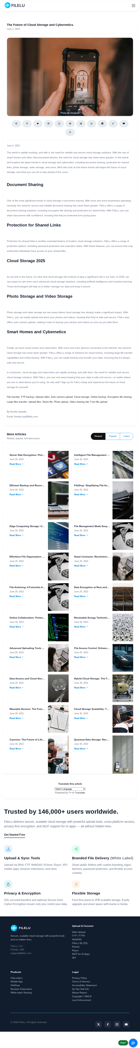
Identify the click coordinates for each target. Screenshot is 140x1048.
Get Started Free (14, 834)
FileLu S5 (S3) (80, 943)
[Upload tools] (70, 132)
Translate (80, 792)
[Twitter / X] (38, 123)
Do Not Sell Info (80, 989)
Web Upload (78, 932)
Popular (112, 436)
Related (98, 436)
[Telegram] (70, 123)
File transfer (13, 396)
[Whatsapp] (91, 123)
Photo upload (61, 401)
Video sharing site (79, 401)
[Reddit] (81, 123)
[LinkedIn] (102, 123)
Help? (123, 1042)
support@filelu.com (21, 953)
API (74, 957)
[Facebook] (27, 123)
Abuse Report (79, 992)
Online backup (98, 396)
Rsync (75, 950)
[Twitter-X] (98, 1024)
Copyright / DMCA (82, 996)
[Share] (16, 123)
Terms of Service (81, 981)
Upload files (34, 401)
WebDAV (77, 939)
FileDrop (15, 985)
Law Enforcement (81, 1000)
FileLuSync (17, 978)
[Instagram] (117, 1024)
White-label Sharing (21, 992)
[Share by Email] (48, 123)
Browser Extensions (21, 989)
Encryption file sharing (119, 396)
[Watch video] (124, 123)
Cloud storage (81, 396)
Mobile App (17, 981)
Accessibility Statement (84, 985)
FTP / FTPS (78, 935)
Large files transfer (17, 401)
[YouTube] (126, 1024)
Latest (126, 436)
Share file (47, 401)
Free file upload (98, 401)
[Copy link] (113, 123)
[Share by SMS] (59, 123)
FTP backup (27, 396)
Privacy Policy (79, 978)
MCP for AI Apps (81, 954)
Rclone (76, 946)
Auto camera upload (62, 396)
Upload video (43, 396)
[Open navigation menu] (133, 5)
